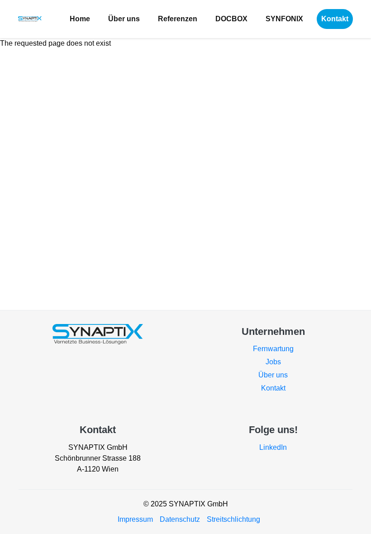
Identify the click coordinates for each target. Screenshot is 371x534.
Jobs (273, 362)
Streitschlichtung (233, 519)
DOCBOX (231, 19)
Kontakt (334, 19)
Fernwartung (273, 349)
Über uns (124, 19)
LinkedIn (273, 447)
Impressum (135, 519)
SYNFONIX (284, 19)
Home (80, 19)
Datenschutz (180, 519)
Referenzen (177, 19)
